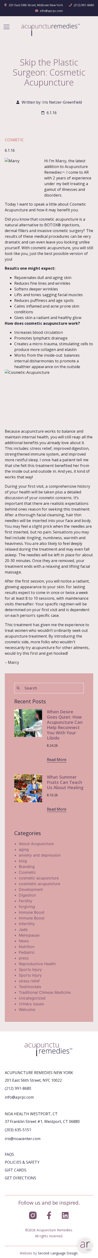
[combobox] (49, 688)
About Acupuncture (36, 843)
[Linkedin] (65, 1215)
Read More (56, 759)
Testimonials (30, 986)
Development (31, 889)
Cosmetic (14, 139)
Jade (23, 929)
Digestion (27, 895)
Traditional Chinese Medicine (45, 992)
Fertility (25, 900)
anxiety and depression (40, 855)
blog (23, 860)
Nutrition (26, 946)
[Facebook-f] (49, 1215)
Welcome (27, 1009)
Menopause (29, 935)
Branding (27, 866)
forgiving (27, 906)
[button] (6, 27)
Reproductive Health (37, 963)
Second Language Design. (58, 1253)
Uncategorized (32, 998)
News (24, 940)
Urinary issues (31, 1003)
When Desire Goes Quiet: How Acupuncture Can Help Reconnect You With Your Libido (65, 725)
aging (24, 849)
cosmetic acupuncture (39, 878)
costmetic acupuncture (39, 883)
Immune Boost (31, 912)
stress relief (29, 981)
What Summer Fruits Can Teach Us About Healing (65, 782)
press (24, 958)
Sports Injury (30, 969)
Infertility (27, 923)
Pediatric (27, 952)
